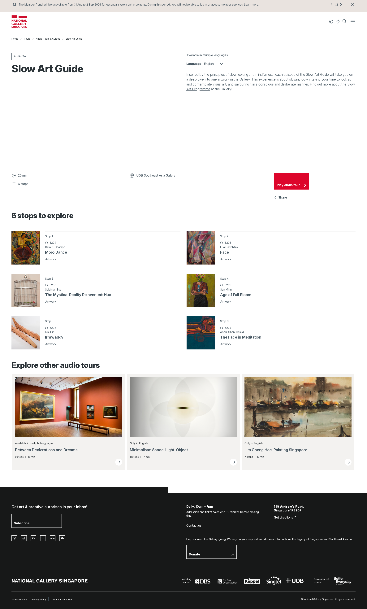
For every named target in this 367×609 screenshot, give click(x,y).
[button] (345, 21)
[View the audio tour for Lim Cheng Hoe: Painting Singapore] (348, 462)
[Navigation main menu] (353, 21)
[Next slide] (341, 4)
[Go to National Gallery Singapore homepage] (49, 581)
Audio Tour (21, 56)
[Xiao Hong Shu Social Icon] (52, 538)
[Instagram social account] (33, 538)
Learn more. (251, 4)
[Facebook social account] (43, 538)
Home (14, 38)
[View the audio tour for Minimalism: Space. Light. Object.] (233, 462)
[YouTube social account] (14, 538)
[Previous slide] (331, 4)
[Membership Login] (331, 22)
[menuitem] (19, 599)
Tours (27, 38)
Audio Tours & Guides (48, 38)
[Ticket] (338, 22)
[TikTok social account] (24, 538)
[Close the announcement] (352, 5)
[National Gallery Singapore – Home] (19, 21)
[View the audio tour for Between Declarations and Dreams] (118, 462)
